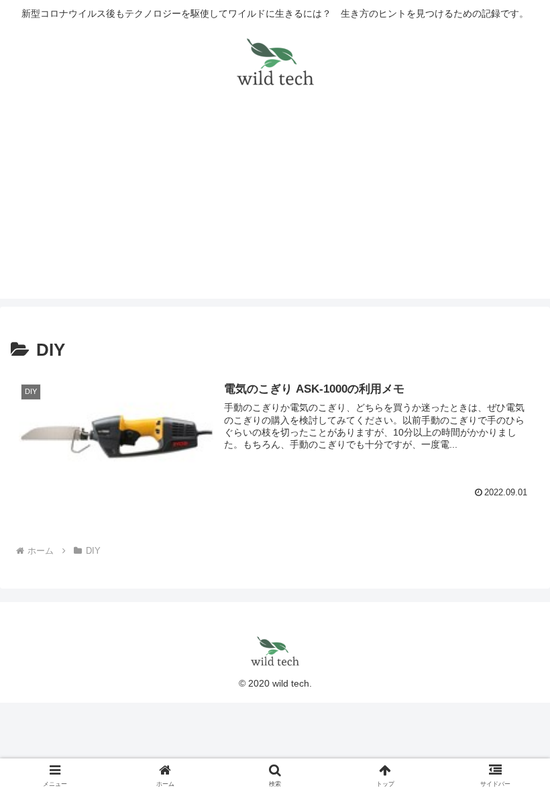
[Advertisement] (275, 205)
